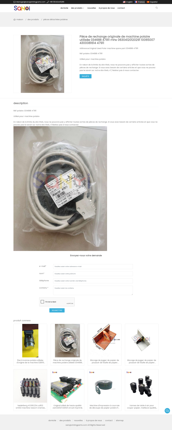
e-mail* (42, 266)
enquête (85, 76)
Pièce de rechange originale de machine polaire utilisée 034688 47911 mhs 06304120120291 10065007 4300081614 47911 (67, 361)
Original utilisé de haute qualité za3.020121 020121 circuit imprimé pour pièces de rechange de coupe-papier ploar (67, 406)
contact (121, 8)
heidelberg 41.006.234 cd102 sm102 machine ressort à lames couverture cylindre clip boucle (30, 406)
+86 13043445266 (56, 2)
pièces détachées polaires (55, 19)
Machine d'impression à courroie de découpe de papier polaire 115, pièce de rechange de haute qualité (104, 406)
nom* (41, 273)
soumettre (57, 310)
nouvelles (91, 8)
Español (153, 2)
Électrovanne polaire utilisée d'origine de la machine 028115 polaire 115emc (30, 361)
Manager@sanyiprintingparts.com (30, 2)
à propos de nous (107, 8)
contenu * (43, 288)
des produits (76, 8)
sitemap (120, 420)
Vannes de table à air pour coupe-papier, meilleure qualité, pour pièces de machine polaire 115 (141, 406)
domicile (64, 8)
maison (19, 19)
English (129, 2)
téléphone (44, 280)
